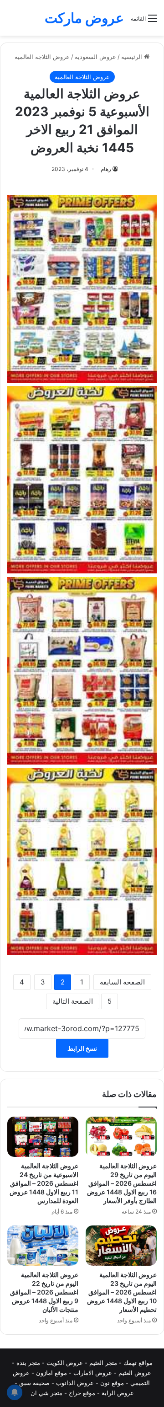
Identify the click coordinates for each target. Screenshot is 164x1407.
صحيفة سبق (34, 1382)
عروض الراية (118, 1392)
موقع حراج (82, 1392)
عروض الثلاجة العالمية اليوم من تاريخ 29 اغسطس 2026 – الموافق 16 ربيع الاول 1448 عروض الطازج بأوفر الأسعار (122, 1183)
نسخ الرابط (82, 1048)
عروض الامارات (92, 1372)
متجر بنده (28, 1362)
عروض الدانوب (75, 1382)
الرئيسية (132, 56)
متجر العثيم (103, 1362)
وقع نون (110, 1382)
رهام (106, 169)
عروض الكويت (64, 1362)
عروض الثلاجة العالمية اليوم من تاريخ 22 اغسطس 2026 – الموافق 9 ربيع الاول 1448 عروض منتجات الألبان (44, 1292)
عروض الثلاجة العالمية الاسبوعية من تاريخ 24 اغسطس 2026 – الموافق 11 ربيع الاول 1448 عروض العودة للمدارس (44, 1183)
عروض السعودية (95, 56)
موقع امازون (51, 1372)
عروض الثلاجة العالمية (42, 56)
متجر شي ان (46, 1392)
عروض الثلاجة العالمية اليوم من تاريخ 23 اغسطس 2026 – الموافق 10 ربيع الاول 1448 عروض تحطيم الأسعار (122, 1292)
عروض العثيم (134, 1372)
